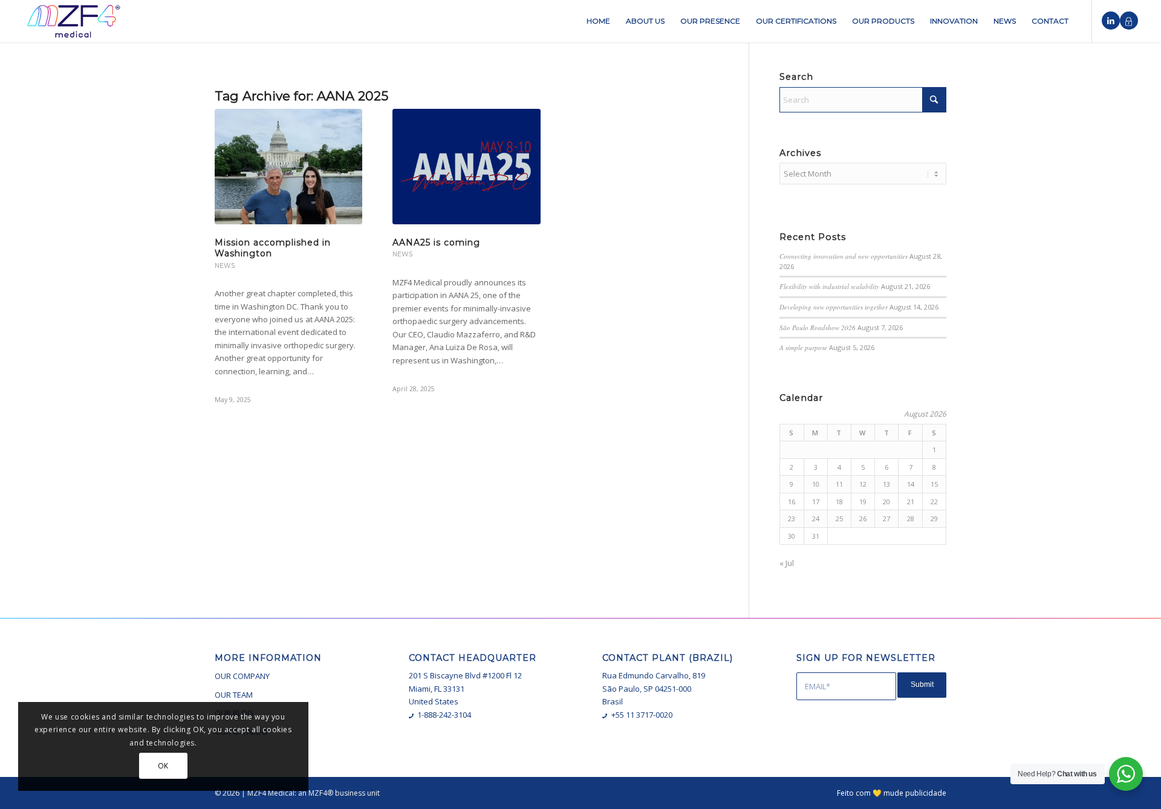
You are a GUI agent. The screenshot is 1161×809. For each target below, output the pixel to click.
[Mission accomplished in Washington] (288, 166)
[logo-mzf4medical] (74, 21)
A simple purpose (803, 347)
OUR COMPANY (242, 676)
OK (163, 766)
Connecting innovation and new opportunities (843, 256)
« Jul (786, 562)
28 (910, 518)
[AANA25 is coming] (466, 166)
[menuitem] (598, 21)
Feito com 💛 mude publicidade (891, 793)
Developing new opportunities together (833, 306)
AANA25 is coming (436, 242)
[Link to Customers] (1129, 20)
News (225, 266)
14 (910, 484)
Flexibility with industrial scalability (829, 286)
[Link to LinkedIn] (1111, 20)
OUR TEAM (234, 694)
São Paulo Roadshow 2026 (817, 327)
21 (910, 501)
